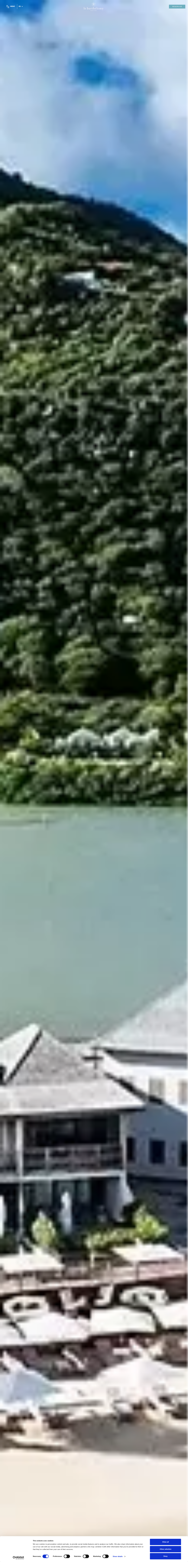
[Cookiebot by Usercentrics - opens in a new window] (18, 1557)
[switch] (67, 1556)
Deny (165, 1556)
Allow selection (165, 1549)
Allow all (165, 1542)
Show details (118, 1556)
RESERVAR (177, 6)
